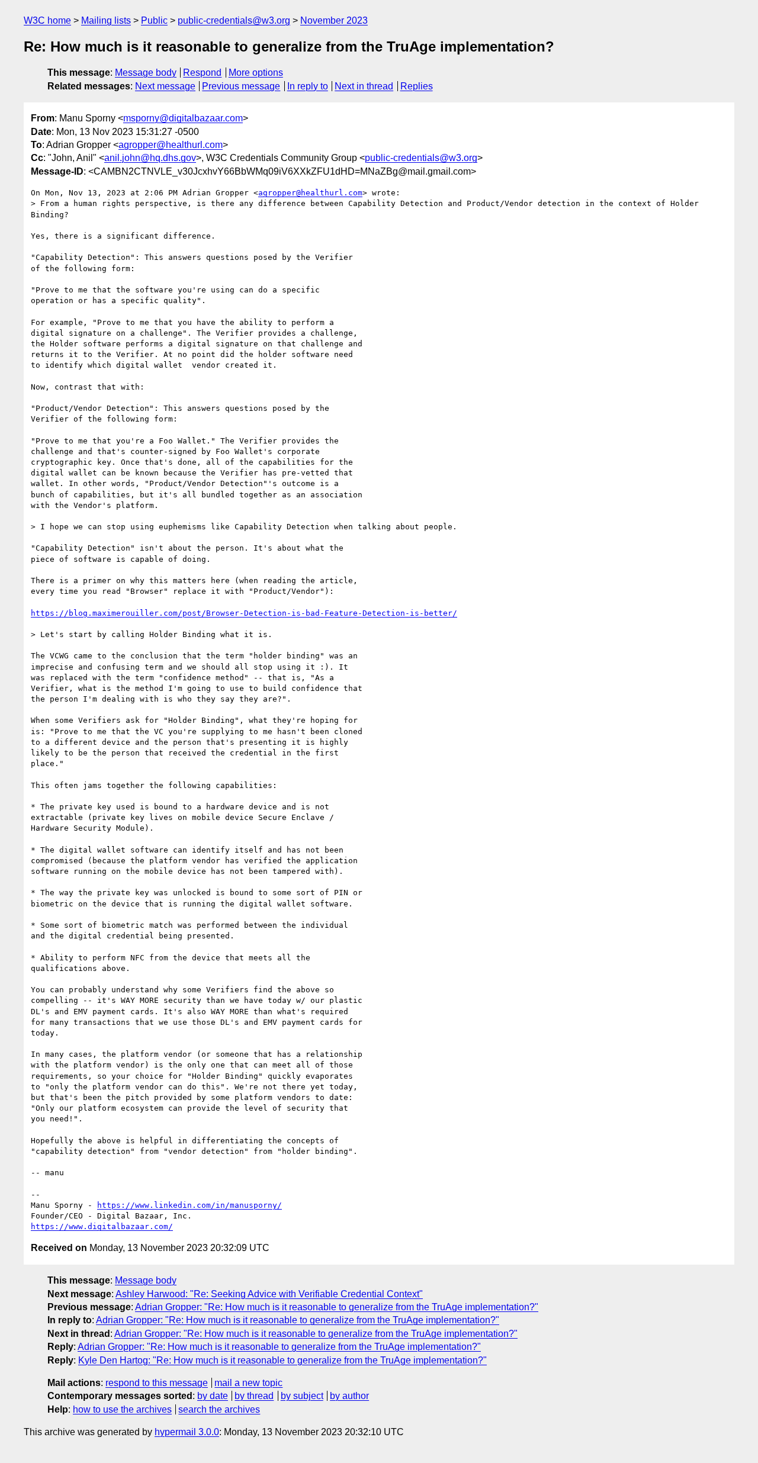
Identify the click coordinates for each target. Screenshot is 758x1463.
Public (154, 20)
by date (212, 1396)
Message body (145, 72)
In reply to (307, 86)
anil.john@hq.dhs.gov (150, 158)
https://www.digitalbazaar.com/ (102, 1226)
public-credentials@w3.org (234, 20)
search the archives (219, 1409)
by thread (254, 1396)
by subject (302, 1396)
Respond (202, 72)
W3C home (47, 20)
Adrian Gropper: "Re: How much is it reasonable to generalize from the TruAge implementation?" (336, 1307)
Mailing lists (106, 20)
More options (256, 72)
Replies (416, 86)
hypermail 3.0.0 (187, 1432)
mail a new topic (248, 1383)
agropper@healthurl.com (170, 145)
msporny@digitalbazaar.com (183, 118)
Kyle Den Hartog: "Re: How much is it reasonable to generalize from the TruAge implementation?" (282, 1360)
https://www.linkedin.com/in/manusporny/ (189, 1205)
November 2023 (334, 20)
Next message (165, 86)
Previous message (241, 86)
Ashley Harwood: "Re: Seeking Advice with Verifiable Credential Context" (269, 1294)
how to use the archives (122, 1409)
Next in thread (364, 86)
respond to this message (156, 1383)
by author (349, 1396)
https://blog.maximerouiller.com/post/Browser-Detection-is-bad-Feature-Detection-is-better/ (244, 613)
